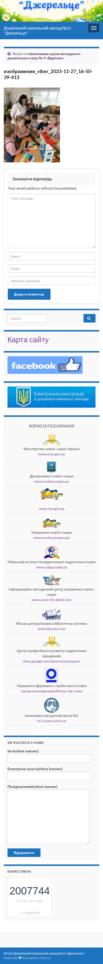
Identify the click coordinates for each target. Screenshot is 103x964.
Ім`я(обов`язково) (23, 751)
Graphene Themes (38, 958)
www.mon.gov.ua (51, 454)
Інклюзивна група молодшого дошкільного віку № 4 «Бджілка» (44, 56)
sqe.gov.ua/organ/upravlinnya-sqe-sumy (51, 691)
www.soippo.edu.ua (51, 567)
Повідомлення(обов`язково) (33, 786)
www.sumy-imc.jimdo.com (52, 599)
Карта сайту (28, 339)
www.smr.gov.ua (51, 508)
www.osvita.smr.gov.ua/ (51, 537)
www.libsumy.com (52, 628)
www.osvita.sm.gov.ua (51, 481)
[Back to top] (92, 934)
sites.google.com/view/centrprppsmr (51, 661)
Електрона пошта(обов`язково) (35, 769)
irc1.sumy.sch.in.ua (51, 721)
